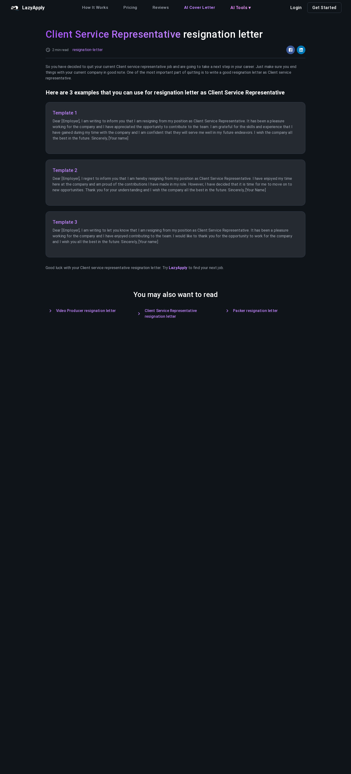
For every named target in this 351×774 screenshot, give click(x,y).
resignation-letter (88, 49)
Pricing (130, 7)
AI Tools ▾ (240, 7)
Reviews (161, 7)
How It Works (95, 7)
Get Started (324, 7)
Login (296, 7)
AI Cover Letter (199, 7)
